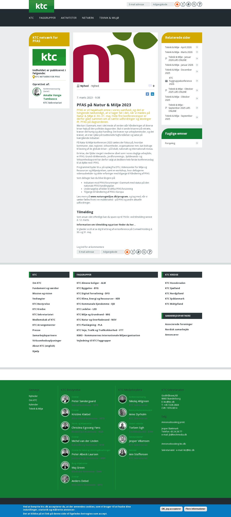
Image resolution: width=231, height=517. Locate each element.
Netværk (88, 17)
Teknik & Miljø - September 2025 (178, 117)
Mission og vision (42, 293)
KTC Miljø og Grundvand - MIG (93, 314)
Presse (36, 330)
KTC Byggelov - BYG (88, 288)
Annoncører (172, 334)
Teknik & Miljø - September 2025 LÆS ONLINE (179, 108)
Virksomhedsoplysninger (46, 340)
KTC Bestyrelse (41, 303)
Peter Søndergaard (84, 401)
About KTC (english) (43, 345)
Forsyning (170, 143)
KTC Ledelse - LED (87, 309)
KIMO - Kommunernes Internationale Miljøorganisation (108, 335)
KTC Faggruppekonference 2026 (180, 81)
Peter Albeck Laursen (85, 454)
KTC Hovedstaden (175, 283)
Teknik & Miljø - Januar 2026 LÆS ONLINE (180, 58)
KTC (31, 17)
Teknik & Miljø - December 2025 (178, 71)
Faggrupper (47, 17)
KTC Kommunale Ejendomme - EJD (96, 303)
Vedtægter (38, 298)
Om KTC (36, 283)
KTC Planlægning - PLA (89, 324)
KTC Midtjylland (174, 303)
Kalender (33, 404)
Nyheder (33, 396)
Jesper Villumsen (139, 441)
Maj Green (78, 467)
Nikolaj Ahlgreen (139, 401)
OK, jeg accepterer (171, 509)
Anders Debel (80, 481)
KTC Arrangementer (43, 324)
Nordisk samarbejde (177, 329)
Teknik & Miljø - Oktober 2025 (177, 98)
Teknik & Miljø (109, 17)
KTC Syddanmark (174, 298)
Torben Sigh (136, 427)
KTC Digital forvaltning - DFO (93, 293)
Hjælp (35, 351)
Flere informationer (195, 509)
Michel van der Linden (85, 441)
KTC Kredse (38, 309)
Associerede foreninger (179, 324)
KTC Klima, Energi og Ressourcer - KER (98, 298)
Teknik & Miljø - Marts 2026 (178, 52)
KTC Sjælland (172, 288)
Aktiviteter (69, 17)
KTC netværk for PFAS (47, 76)
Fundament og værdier (45, 288)
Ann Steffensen (138, 454)
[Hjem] (41, 6)
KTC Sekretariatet (42, 314)
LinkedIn (152, 94)
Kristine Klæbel (81, 414)
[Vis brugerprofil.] (36, 91)
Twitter (147, 94)
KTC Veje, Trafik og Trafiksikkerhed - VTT (100, 330)
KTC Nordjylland (174, 293)
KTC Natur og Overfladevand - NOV (96, 319)
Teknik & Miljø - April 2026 (178, 47)
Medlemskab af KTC (43, 319)
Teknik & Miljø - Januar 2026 (179, 64)
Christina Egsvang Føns (86, 427)
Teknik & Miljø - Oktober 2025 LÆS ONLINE (181, 90)
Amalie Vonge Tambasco (52, 96)
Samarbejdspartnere (44, 335)
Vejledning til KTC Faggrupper (94, 340)
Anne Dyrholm (137, 414)
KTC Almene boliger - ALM (91, 283)
